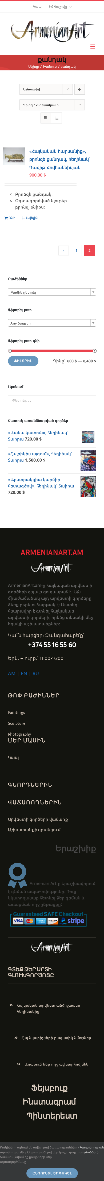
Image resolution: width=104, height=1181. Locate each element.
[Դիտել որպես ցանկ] (56, 118)
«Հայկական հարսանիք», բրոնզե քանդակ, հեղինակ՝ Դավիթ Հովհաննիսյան (59, 159)
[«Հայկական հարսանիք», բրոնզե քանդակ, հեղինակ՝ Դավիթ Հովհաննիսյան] (14, 156)
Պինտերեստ (52, 1115)
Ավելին (32, 217)
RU (36, 673)
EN (24, 673)
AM (11, 673)
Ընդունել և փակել (52, 1173)
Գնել (13, 217)
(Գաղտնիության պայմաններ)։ (91, 1149)
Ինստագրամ (49, 1101)
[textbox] (52, 292)
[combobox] (52, 292)
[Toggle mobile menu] (93, 46)
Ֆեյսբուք (49, 1087)
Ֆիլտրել (23, 361)
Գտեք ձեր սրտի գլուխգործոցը (31, 972)
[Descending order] (79, 89)
